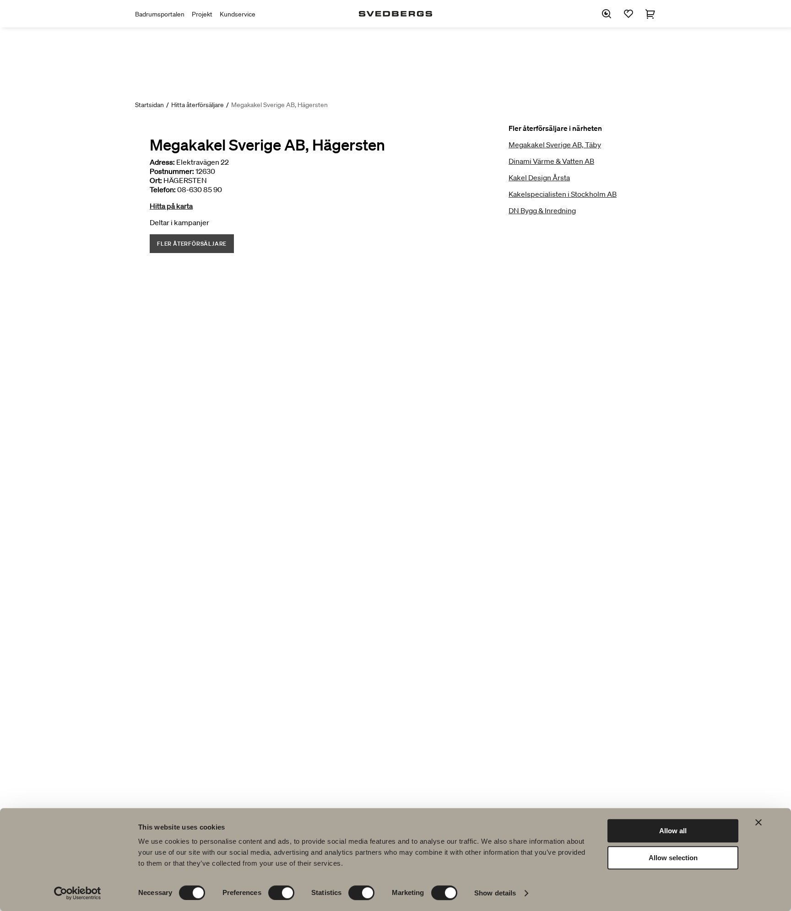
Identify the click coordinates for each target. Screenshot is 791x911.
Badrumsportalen (159, 14)
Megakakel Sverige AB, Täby (555, 144)
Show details (495, 893)
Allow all (673, 831)
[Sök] (606, 13)
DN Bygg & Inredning (542, 210)
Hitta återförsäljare (197, 105)
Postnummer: (172, 171)
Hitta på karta (171, 205)
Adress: (162, 162)
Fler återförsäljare (192, 244)
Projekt (202, 14)
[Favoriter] (628, 13)
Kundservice (237, 14)
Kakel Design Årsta (539, 177)
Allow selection (673, 858)
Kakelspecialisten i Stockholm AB (563, 194)
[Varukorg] (650, 13)
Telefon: (163, 189)
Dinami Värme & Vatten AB (551, 161)
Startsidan (149, 105)
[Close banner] (758, 822)
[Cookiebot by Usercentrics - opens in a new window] (78, 893)
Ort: (156, 180)
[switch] (281, 892)
